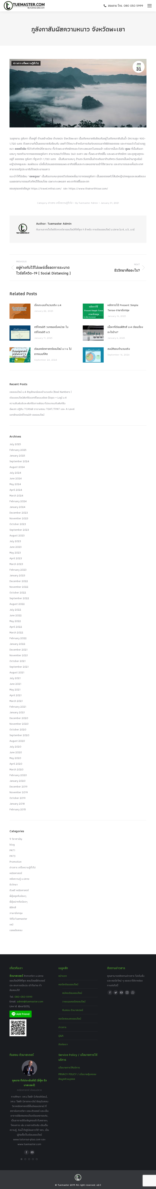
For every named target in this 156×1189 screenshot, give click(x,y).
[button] (21, 1159)
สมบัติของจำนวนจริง (118, 349)
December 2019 (18, 786)
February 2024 (18, 501)
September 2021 (19, 667)
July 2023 (15, 541)
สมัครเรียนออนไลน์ (72, 993)
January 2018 (17, 804)
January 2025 (17, 455)
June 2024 (16, 478)
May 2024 (15, 484)
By (86, 203)
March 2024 (16, 495)
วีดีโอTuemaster (18, 919)
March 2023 (16, 564)
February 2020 (18, 775)
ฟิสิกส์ (13, 907)
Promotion (15, 862)
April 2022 (16, 627)
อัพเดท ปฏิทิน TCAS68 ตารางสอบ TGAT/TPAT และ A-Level (42, 409)
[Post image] (20, 311)
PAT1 (12, 850)
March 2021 (16, 701)
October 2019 (17, 798)
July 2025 (15, 444)
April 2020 (16, 764)
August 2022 (17, 604)
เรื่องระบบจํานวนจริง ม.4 (47, 305)
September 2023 (19, 530)
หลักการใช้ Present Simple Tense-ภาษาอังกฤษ (122, 308)
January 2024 (17, 507)
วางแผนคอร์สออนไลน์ (73, 1001)
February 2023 (18, 570)
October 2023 (18, 524)
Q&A (61, 1036)
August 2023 (17, 535)
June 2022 (16, 615)
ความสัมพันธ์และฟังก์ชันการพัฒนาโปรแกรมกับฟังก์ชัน (37, 403)
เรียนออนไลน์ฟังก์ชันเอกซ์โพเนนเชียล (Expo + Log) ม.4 (38, 397)
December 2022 (19, 581)
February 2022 (18, 638)
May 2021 (15, 689)
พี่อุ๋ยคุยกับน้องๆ (18, 896)
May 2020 (15, 758)
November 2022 (19, 587)
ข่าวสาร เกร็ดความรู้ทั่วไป (26, 63)
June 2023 (15, 547)
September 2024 (19, 461)
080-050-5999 (23, 997)
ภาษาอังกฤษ (16, 913)
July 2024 (15, 473)
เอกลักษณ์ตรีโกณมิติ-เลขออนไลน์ (27, 415)
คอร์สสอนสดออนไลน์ (69, 1018)
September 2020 (19, 735)
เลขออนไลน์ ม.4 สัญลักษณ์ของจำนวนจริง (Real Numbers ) (41, 392)
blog (12, 844)
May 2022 (15, 621)
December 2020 (19, 718)
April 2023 (16, 558)
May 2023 (15, 552)
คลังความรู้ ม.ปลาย (19, 879)
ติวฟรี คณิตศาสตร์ (19, 890)
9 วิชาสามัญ (16, 839)
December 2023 (19, 513)
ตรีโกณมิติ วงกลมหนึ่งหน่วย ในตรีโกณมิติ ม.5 (51, 329)
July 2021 (15, 678)
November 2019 (19, 792)
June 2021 (15, 684)
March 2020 (16, 769)
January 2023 (17, 575)
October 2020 (18, 729)
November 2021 (19, 655)
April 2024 (16, 490)
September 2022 (19, 598)
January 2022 (17, 644)
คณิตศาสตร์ (16, 873)
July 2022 (15, 610)
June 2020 (16, 752)
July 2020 (15, 746)
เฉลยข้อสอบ (16, 930)
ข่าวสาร (62, 1027)
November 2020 (19, 724)
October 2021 (17, 661)
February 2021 (18, 707)
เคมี (11, 924)
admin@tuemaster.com (29, 1001)
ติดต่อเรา (63, 1044)
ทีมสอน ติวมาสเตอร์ (72, 1010)
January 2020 (17, 781)
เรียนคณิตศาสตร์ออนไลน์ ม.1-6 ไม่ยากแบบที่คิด (53, 351)
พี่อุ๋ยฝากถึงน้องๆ (18, 902)
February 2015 (18, 809)
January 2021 (17, 712)
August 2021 (17, 672)
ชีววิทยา (14, 884)
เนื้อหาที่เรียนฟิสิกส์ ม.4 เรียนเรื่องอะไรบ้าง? (125, 329)
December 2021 (18, 649)
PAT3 (12, 856)
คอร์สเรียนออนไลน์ (68, 984)
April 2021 (15, 695)
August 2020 (17, 741)
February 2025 (18, 450)
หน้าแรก (62, 976)
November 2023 (19, 518)
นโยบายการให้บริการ (69, 1067)
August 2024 (17, 467)
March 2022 (16, 632)
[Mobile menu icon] (149, 5)
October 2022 (18, 592)
